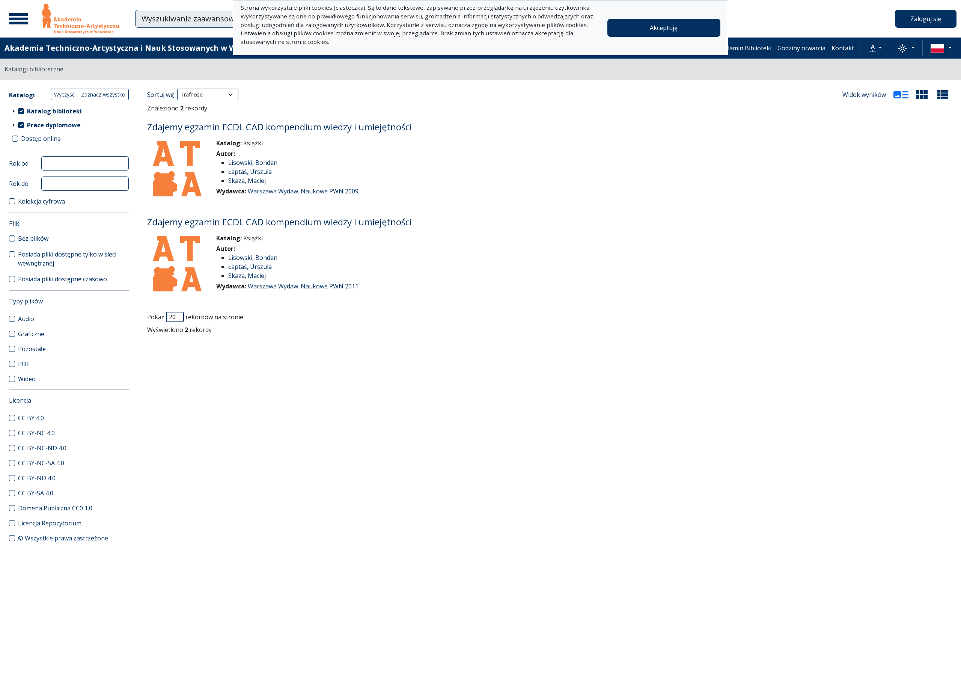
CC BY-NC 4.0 (36, 433)
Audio (26, 319)
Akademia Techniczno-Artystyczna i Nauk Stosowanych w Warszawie (138, 48)
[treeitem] (69, 110)
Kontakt (842, 48)
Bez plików (33, 238)
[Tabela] (943, 95)
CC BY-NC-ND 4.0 (42, 448)
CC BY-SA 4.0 (35, 493)
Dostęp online (41, 138)
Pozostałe (32, 349)
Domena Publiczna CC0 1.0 (55, 508)
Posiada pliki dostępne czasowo (62, 279)
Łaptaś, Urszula (250, 171)
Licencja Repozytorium (49, 523)
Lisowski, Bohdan (252, 162)
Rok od (19, 163)
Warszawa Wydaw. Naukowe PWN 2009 (303, 191)
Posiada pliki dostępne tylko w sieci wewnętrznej (67, 258)
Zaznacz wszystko (103, 94)
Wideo (27, 379)
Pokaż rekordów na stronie (195, 317)
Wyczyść (64, 94)
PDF (23, 364)
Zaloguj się (925, 19)
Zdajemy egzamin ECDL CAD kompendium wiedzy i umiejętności (279, 127)
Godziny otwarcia (801, 48)
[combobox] (232, 19)
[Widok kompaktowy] (922, 95)
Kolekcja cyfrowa (41, 201)
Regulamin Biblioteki (742, 48)
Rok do (19, 184)
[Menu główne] (18, 19)
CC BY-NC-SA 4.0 (41, 463)
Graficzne (31, 334)
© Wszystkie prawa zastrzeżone (63, 538)
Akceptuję (664, 28)
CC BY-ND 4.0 (37, 478)
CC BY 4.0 (31, 418)
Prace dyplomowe (54, 125)
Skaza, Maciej (247, 181)
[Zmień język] (941, 48)
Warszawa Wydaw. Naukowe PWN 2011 (303, 286)
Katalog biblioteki (54, 111)
